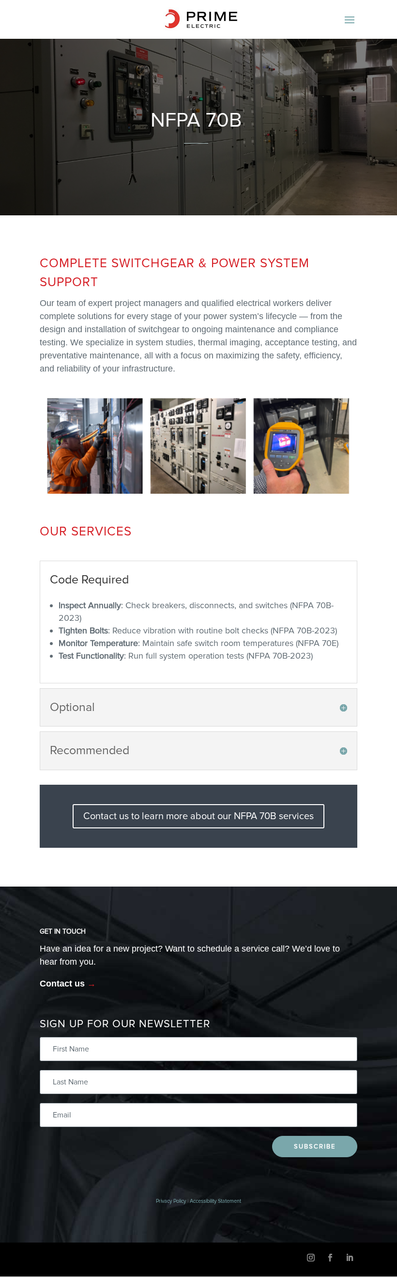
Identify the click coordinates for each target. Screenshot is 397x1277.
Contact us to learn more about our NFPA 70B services (198, 816)
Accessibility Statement (215, 1201)
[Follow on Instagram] (311, 1257)
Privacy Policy (171, 1201)
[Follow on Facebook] (330, 1257)
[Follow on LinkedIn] (349, 1257)
